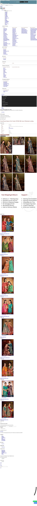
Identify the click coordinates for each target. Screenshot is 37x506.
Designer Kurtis (5, 29)
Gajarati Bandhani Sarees (15, 35)
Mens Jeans (4, 52)
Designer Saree (14, 28)
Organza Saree (14, 43)
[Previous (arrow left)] (0, 422)
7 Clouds (6, 15)
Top (3, 41)
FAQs (2, 453)
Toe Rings (4, 75)
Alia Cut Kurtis (5, 42)
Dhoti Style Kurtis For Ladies (6, 43)
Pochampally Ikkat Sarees (15, 38)
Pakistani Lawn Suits (23, 29)
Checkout (4, 8)
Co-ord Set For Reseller (6, 83)
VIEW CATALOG (4, 273)
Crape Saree (13, 44)
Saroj (9, 127)
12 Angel (6, 13)
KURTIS (4, 27)
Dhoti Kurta (4, 53)
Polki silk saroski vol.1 (4, 419)
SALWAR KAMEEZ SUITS (24, 27)
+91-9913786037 (3, 0)
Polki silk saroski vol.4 (4, 378)
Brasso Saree (13, 45)
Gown (4, 31)
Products (3, 108)
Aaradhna (6, 20)
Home (2, 95)
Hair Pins (4, 76)
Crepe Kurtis (4, 35)
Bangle (4, 70)
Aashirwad (6, 22)
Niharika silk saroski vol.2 (4, 233)
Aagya (6, 17)
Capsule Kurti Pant (5, 34)
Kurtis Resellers (5, 82)
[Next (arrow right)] (1, 422)
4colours (6, 14)
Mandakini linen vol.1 (4, 254)
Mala (4, 73)
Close (4, 7)
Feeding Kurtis (5, 28)
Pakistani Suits (23, 28)
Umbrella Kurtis (5, 45)
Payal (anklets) (5, 72)
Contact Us (4, 3)
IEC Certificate (3, 440)
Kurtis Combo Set (5, 38)
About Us (3, 436)
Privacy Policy (3, 450)
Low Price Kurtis (5, 37)
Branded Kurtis (5, 44)
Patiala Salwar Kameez (24, 31)
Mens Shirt (4, 50)
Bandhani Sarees (14, 34)
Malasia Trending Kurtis (6, 39)
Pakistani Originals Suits (24, 32)
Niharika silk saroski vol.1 (4, 316)
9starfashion (6, 16)
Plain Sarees (13, 32)
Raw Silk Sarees (14, 40)
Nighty (4, 91)
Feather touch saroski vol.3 (5, 357)
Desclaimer (3, 452)
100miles (6, 12)
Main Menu (3, 94)
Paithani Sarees (14, 37)
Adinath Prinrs (6, 23)
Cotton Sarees (14, 29)
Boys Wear (4, 58)
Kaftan (4, 32)
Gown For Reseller (5, 85)
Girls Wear (4, 59)
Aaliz (5, 19)
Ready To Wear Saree (14, 42)
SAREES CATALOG (14, 27)
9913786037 (1, 431)
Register (8, 3)
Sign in (6, 3)
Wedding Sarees (14, 31)
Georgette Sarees (14, 41)
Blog (2, 438)
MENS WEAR (4, 48)
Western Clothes (5, 86)
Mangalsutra (4, 69)
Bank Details (3, 439)
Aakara (6, 18)
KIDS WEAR (4, 57)
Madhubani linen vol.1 (4, 295)
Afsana (6, 24)
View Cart (1, 8)
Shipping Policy (3, 451)
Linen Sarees (13, 39)
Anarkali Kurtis (5, 40)
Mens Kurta (4, 49)
